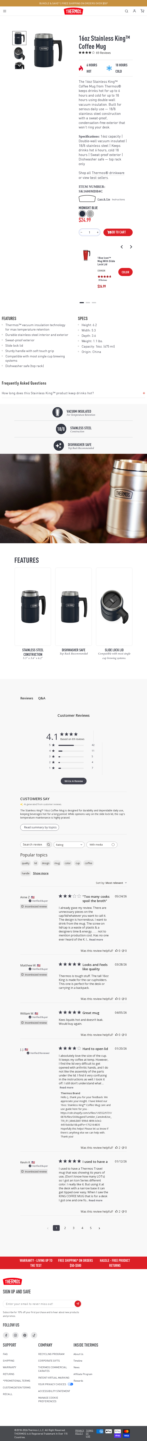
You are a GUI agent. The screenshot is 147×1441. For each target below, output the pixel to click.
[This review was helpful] (116, 1148)
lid (35, 863)
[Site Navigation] (6, 11)
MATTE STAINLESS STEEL (90, 214)
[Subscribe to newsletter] (78, 1304)
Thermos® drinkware (108, 172)
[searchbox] (32, 844)
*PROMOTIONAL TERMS (16, 1380)
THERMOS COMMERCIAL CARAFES (52, 1369)
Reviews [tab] (26, 698)
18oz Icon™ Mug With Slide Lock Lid (106, 261)
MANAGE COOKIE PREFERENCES (48, 1399)
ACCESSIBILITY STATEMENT (54, 1391)
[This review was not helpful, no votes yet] (123, 951)
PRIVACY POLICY (79, 1432)
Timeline (78, 1360)
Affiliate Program (83, 1374)
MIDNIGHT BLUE (82, 214)
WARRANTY (9, 1367)
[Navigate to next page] (99, 1228)
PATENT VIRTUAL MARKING (53, 1377)
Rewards (78, 1380)
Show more (41, 873)
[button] (19, 38)
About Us (78, 1353)
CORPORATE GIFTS (49, 1360)
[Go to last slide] (121, 246)
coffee (88, 863)
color (68, 863)
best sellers (99, 177)
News (77, 1367)
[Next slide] (130, 246)
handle (26, 873)
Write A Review (74, 781)
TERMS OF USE (89, 1433)
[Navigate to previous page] (47, 1228)
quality (25, 863)
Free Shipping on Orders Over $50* (85, 3)
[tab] (82, 302)
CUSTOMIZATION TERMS (17, 1387)
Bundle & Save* (49, 3)
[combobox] (69, 845)
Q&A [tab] (41, 698)
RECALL (7, 1394)
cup (78, 863)
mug (57, 863)
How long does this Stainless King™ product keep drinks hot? (73, 393)
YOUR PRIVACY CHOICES (52, 1384)
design (45, 863)
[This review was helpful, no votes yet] (116, 951)
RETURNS (8, 1374)
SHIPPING (8, 1360)
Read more (96, 939)
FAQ (5, 1353)
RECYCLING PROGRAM (51, 1353)
